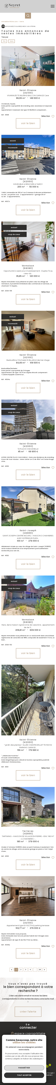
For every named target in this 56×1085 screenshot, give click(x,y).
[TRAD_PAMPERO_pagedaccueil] (12, 8)
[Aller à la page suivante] (44, 970)
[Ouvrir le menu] (52, 6)
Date (11, 41)
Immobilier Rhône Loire (9, 21)
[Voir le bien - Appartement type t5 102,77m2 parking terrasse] (28, 896)
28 (40, 969)
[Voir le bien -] (28, 700)
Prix (4, 41)
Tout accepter (24, 1075)
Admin (49, 1075)
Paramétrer (24, 1067)
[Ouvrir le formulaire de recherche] (28, 16)
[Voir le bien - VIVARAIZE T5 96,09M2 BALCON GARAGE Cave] (28, 66)
